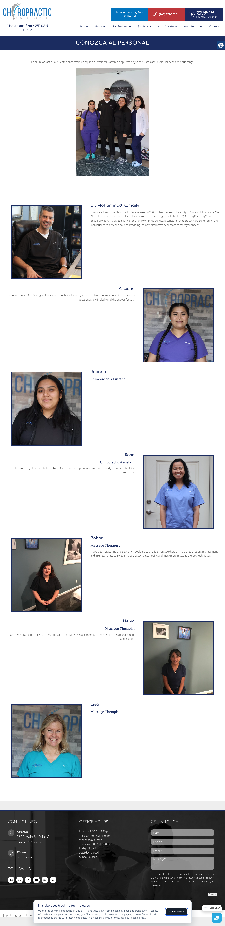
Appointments (193, 26)
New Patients (120, 26)
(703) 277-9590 (28, 857)
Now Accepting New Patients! (130, 14)
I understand (176, 911)
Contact (214, 26)
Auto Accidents (168, 26)
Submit (212, 894)
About (98, 26)
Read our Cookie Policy (132, 917)
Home (84, 26)
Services (143, 26)
